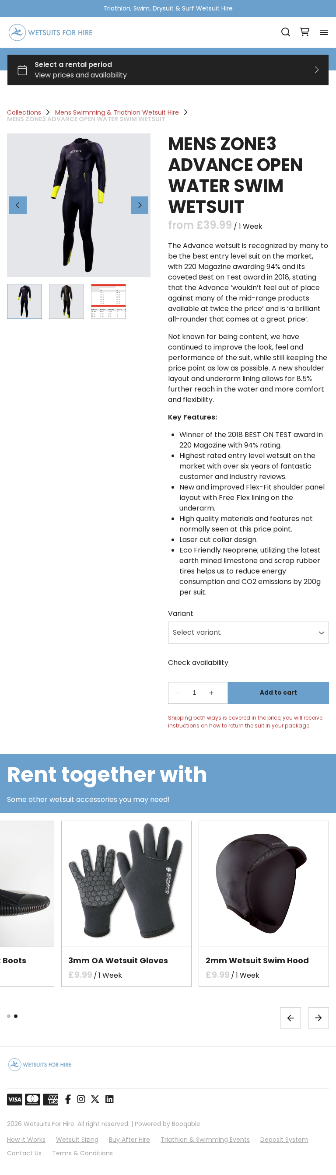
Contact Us (24, 1153)
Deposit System (284, 1139)
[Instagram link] (81, 1100)
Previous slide (290, 1017)
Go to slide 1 (8, 1016)
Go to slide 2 (15, 1016)
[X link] (95, 1100)
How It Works (26, 1139)
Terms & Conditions (82, 1153)
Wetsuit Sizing (77, 1139)
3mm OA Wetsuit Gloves (118, 960)
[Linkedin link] (109, 1100)
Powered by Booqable (167, 1123)
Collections (24, 112)
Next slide (318, 1017)
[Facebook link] (68, 1100)
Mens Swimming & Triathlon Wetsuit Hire (117, 112)
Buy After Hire (129, 1139)
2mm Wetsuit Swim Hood (257, 960)
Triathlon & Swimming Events (205, 1139)
